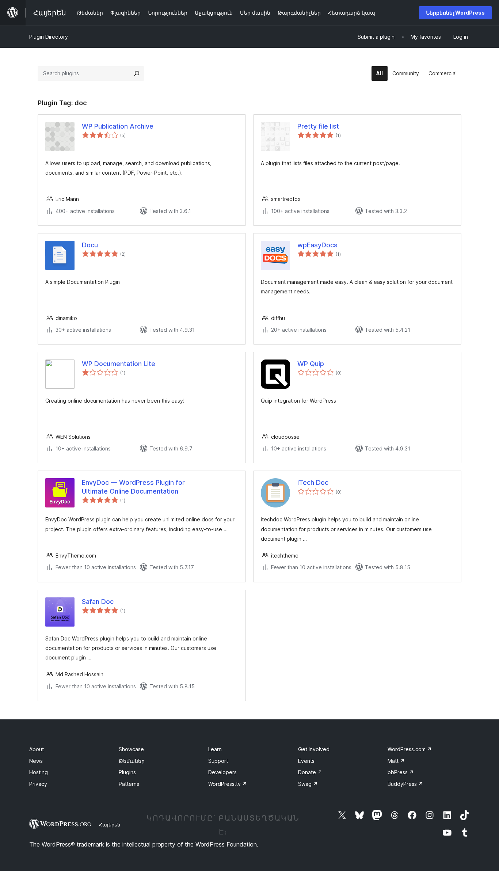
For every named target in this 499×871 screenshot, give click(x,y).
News (36, 761)
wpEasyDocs (317, 245)
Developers (222, 772)
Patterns (129, 784)
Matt (396, 761)
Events (306, 761)
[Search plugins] (136, 73)
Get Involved (314, 749)
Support (218, 761)
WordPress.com (410, 749)
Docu (90, 245)
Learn (215, 749)
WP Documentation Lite (118, 364)
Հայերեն (109, 825)
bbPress (401, 772)
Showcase (131, 749)
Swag (308, 784)
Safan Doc (98, 601)
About (36, 749)
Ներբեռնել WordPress (455, 12)
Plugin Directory (48, 37)
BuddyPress (405, 784)
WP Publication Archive (117, 126)
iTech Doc (312, 482)
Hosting (38, 772)
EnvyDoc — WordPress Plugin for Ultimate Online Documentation (133, 487)
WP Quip (310, 364)
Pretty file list (318, 126)
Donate (310, 772)
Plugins (127, 772)
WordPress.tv (227, 784)
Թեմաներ (132, 761)
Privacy (38, 784)
